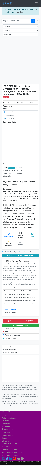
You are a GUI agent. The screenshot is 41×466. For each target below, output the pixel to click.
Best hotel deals (11, 118)
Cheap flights (9, 115)
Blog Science (7, 441)
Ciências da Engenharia (12, 173)
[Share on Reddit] (14, 459)
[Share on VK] (18, 459)
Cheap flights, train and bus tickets (20, 255)
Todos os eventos (10, 309)
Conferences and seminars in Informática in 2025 (19, 297)
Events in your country (11, 346)
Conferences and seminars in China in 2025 (17, 291)
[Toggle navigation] (36, 3)
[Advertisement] (20, 61)
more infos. (20, 12)
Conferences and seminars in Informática (17, 294)
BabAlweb (6, 432)
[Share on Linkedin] (10, 459)
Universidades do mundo (12, 450)
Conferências (7, 424)
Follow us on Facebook (12, 335)
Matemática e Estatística (12, 171)
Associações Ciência (10, 455)
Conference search (9, 444)
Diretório (5, 421)
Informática (11, 167)
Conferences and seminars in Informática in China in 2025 (20, 305)
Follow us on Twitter (11, 338)
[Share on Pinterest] (22, 459)
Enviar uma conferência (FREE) (21, 321)
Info (5, 252)
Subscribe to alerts (11, 328)
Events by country (10, 313)
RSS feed (8, 332)
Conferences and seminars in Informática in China (20, 301)
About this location (11, 112)
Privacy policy (30, 461)
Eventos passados (11, 352)
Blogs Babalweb (8, 435)
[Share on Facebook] (3, 459)
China (5, 108)
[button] (37, 21)
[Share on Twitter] (7, 459)
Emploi (5, 438)
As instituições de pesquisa (12, 452)
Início (4, 415)
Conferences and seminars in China (15, 288)
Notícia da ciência (9, 418)
